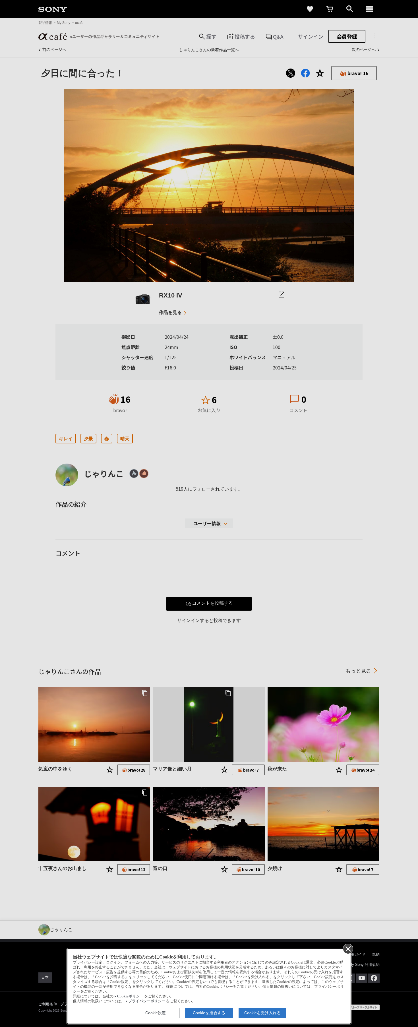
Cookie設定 (155, 1013)
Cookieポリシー (130, 996)
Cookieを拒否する (209, 1013)
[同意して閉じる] (348, 948)
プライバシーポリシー (146, 1001)
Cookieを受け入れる (262, 1013)
